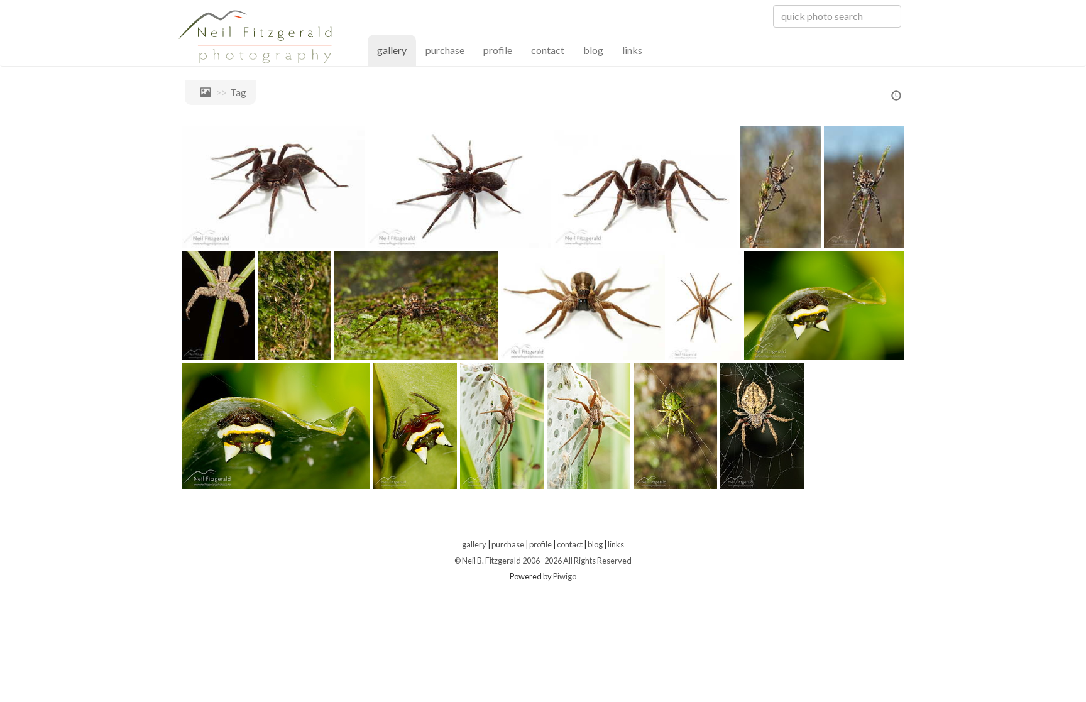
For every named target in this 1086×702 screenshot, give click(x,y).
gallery (396, 49)
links (632, 50)
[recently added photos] (896, 96)
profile (497, 50)
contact (547, 50)
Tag (238, 92)
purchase (444, 50)
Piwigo (564, 576)
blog (593, 50)
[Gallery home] (202, 92)
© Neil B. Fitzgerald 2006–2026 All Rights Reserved (543, 561)
